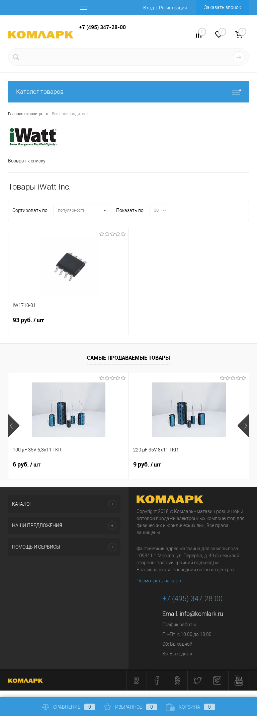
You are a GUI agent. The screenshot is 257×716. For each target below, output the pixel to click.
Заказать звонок (222, 7)
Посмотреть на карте (159, 580)
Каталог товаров (40, 91)
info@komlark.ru (201, 613)
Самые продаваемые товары (128, 357)
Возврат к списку (27, 160)
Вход (148, 7)
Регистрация (173, 7)
